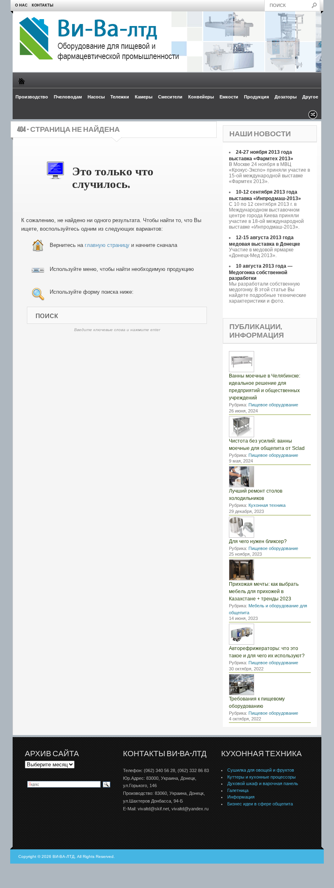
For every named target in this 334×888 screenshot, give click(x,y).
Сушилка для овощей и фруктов (260, 770)
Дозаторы (286, 96)
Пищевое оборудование (273, 404)
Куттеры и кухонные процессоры (261, 777)
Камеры (143, 96)
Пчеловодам (68, 96)
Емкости (229, 96)
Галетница (237, 790)
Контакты (42, 5)
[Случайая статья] (312, 116)
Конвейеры (201, 96)
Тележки (119, 96)
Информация (241, 796)
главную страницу (107, 245)
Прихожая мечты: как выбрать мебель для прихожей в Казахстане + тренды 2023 (264, 591)
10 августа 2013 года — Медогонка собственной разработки (260, 272)
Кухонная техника (267, 505)
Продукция (256, 96)
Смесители (170, 96)
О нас (21, 5)
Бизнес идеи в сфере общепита (260, 803)
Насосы (96, 96)
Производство (31, 96)
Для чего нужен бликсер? (258, 541)
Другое (310, 96)
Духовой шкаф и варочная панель (262, 783)
